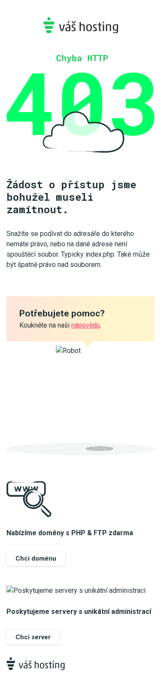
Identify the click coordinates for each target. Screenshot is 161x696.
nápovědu (85, 325)
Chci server (33, 637)
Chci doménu (35, 558)
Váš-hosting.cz (80, 25)
